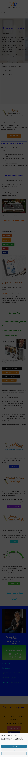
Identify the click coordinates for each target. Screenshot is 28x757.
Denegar (14, 750)
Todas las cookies (14, 746)
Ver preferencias (14, 753)
